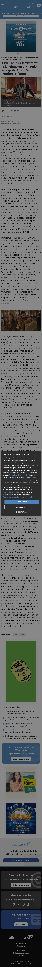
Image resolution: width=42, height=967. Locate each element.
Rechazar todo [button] (22, 507)
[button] (21, 512)
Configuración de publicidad (12, 492)
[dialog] (21, 483)
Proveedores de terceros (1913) (19, 475)
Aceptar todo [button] (21, 502)
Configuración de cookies (11, 497)
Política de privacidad (26, 497)
